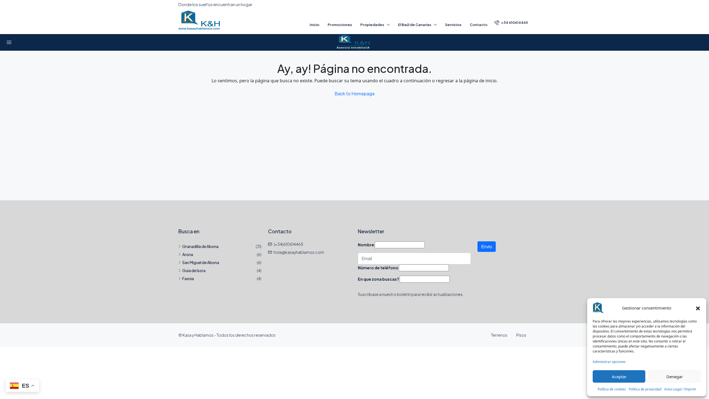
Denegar (674, 376)
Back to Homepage (355, 93)
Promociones (340, 24)
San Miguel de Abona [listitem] (200, 262)
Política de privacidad (645, 389)
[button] (698, 308)
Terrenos (499, 334)
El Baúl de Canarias (414, 24)
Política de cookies (612, 389)
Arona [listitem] (187, 254)
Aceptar (619, 376)
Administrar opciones (609, 361)
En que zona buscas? (378, 279)
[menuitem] (511, 22)
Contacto (478, 24)
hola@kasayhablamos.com (299, 252)
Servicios (453, 24)
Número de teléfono (378, 267)
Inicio (314, 24)
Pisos (521, 334)
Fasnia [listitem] (188, 278)
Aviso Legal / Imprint (680, 389)
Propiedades (372, 24)
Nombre (366, 244)
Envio (486, 246)
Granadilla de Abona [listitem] (200, 246)
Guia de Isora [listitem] (193, 270)
